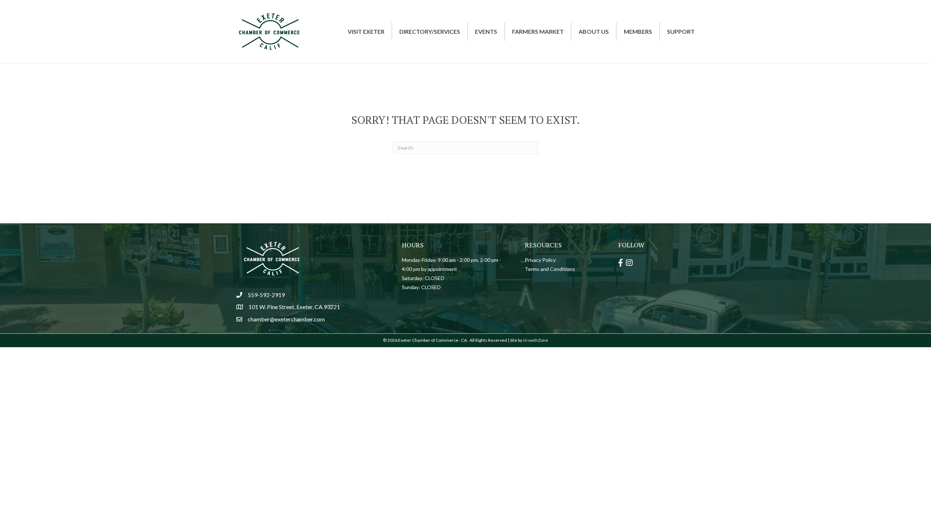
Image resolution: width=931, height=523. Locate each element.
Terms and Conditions (550, 269)
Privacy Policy (540, 260)
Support (681, 31)
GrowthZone (535, 340)
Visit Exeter (366, 31)
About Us (594, 31)
